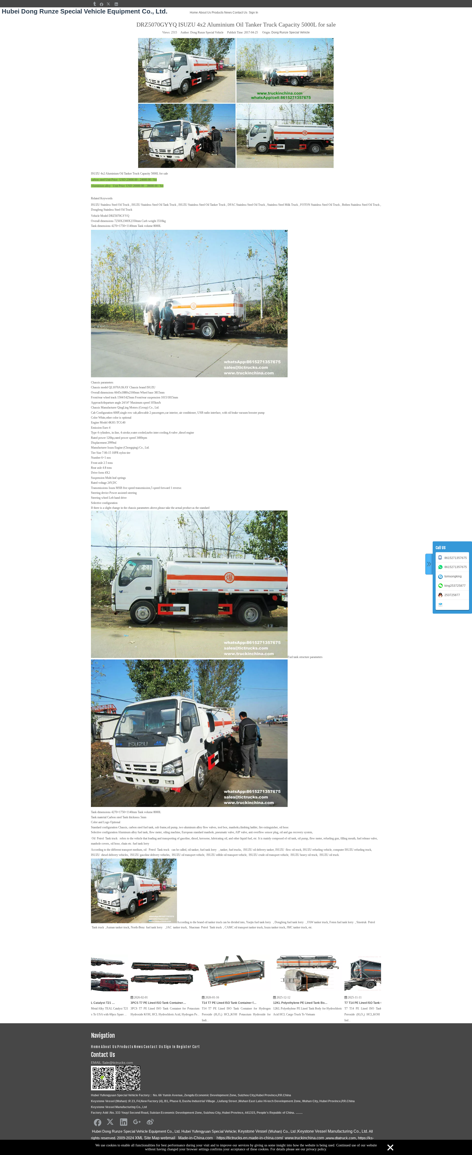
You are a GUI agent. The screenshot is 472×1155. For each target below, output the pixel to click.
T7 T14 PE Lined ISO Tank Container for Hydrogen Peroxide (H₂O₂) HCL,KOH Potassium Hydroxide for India (310, 1003)
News (228, 12)
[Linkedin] (116, 4)
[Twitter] (109, 4)
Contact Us (240, 12)
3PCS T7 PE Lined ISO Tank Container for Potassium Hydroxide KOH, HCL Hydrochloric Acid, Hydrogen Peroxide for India (96, 1003)
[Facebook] (102, 4)
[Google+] (137, 1122)
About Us (205, 12)
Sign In (253, 12)
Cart (196, 1047)
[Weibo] (150, 1122)
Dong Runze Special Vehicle (290, 32)
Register (184, 1047)
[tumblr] (94, 4)
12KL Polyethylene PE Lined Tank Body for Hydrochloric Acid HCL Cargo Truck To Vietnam (238, 1003)
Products (217, 12)
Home (194, 12)
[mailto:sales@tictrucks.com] (441, 604)
